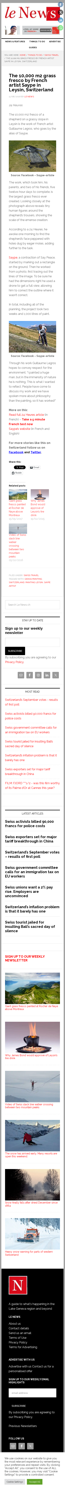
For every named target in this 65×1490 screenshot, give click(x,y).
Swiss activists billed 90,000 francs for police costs (29, 823)
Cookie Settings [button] (15, 1481)
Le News (32, 15)
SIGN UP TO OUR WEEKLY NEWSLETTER (25, 958)
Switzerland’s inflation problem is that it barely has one (32, 909)
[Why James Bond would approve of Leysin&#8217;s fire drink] (40, 494)
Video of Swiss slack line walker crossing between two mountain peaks (17, 545)
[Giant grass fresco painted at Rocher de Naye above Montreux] (18, 494)
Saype (13, 257)
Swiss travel (31, 575)
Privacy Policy (14, 662)
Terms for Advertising (23, 1347)
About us (15, 1323)
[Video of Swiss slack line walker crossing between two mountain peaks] (18, 529)
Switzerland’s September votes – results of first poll (32, 854)
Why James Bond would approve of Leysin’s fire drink (38, 508)
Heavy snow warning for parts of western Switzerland (29, 1253)
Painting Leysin (34, 582)
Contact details (19, 1328)
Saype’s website (19, 429)
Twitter (36, 452)
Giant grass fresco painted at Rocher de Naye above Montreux (17, 508)
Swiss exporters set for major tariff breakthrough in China (31, 839)
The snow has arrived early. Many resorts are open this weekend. (31, 1155)
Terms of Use (17, 1337)
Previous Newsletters (23, 1426)
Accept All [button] (34, 1481)
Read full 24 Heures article (26, 414)
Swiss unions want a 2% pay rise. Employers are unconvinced (29, 891)
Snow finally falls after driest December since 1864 (31, 1204)
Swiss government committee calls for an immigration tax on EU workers (32, 871)
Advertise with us (20, 1366)
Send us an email (20, 1333)
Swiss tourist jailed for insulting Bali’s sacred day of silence (30, 926)
